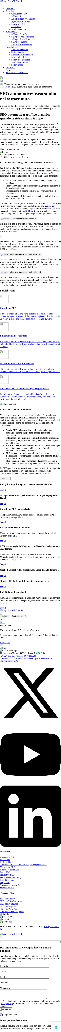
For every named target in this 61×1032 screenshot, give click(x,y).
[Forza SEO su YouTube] (30, 784)
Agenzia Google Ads (20, 21)
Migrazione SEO (19, 24)
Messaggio (5, 988)
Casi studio (11, 47)
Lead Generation (18, 29)
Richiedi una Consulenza (17, 72)
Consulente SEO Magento (12, 911)
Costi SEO (10, 8)
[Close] (1, 613)
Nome (3, 971)
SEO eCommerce (23, 658)
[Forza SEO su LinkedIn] (30, 846)
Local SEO (16, 26)
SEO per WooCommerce (22, 37)
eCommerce (11, 31)
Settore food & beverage (22, 54)
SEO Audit (16, 16)
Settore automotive (19, 62)
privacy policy (6, 1003)
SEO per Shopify (19, 34)
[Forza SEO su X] (30, 722)
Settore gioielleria (19, 57)
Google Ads (36, 658)
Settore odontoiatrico (20, 60)
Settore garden (17, 52)
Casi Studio (5, 87)
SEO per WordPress (9, 909)
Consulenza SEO (19, 14)
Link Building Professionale (23, 19)
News (8, 70)
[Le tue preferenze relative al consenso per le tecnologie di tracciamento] (56, 1027)
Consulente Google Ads (10, 885)
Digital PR (5, 882)
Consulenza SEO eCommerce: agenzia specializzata (23, 864)
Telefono (4, 982)
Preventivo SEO (7, 875)
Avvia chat (5, 642)
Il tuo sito (4, 966)
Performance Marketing (21, 44)
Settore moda (17, 65)
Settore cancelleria (19, 49)
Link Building (6, 862)
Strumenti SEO (11, 661)
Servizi (9, 11)
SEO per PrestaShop (20, 39)
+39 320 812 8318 (8, 656)
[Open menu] (1, 4)
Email (2, 977)
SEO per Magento (19, 42)
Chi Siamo (10, 67)
